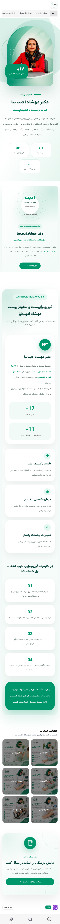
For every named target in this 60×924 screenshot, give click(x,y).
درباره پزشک (30, 265)
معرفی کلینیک (25, 13)
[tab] (49, 919)
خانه (54, 13)
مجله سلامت (41, 13)
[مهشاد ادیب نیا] (54, 5)
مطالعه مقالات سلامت (32, 882)
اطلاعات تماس (8, 13)
